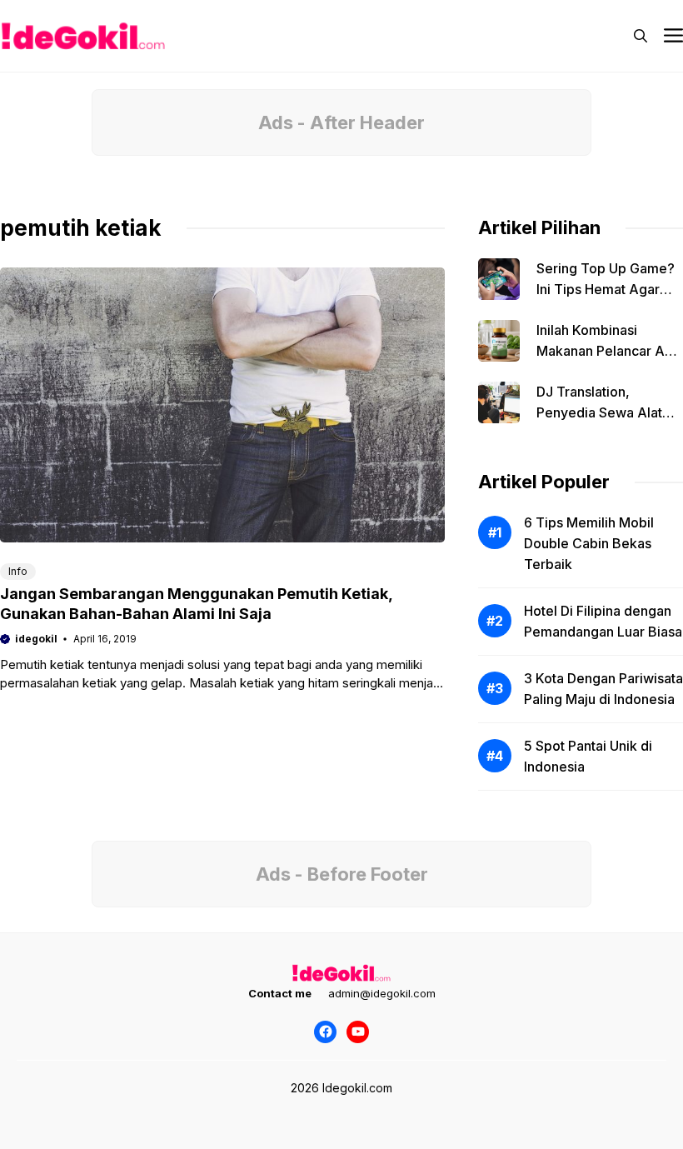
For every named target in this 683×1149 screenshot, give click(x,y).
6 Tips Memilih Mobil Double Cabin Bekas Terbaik (589, 543)
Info (17, 571)
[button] (640, 36)
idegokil (36, 638)
